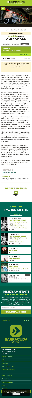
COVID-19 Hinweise (7, 356)
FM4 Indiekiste (13, 36)
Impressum (5, 363)
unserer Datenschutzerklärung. (18, 392)
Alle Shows (17, 214)
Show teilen (27, 11)
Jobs (3, 360)
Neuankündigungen (7, 382)
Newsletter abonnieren (16, 312)
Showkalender (6, 379)
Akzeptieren (16, 394)
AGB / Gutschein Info (8, 366)
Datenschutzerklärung (8, 369)
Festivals (4, 388)
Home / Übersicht (7, 375)
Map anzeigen (23, 54)
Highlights (5, 385)
